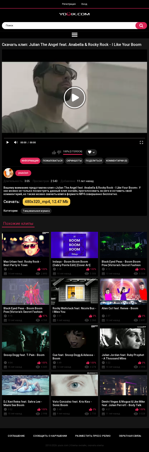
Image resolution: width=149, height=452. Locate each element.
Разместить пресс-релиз (92, 435)
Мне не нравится (59, 152)
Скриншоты (74, 160)
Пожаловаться (52, 160)
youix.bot (23, 173)
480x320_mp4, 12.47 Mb (46, 201)
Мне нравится (54, 152)
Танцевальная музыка (36, 211)
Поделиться (94, 160)
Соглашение (16, 435)
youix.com (63, 445)
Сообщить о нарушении (50, 435)
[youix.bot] (8, 173)
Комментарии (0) (116, 160)
